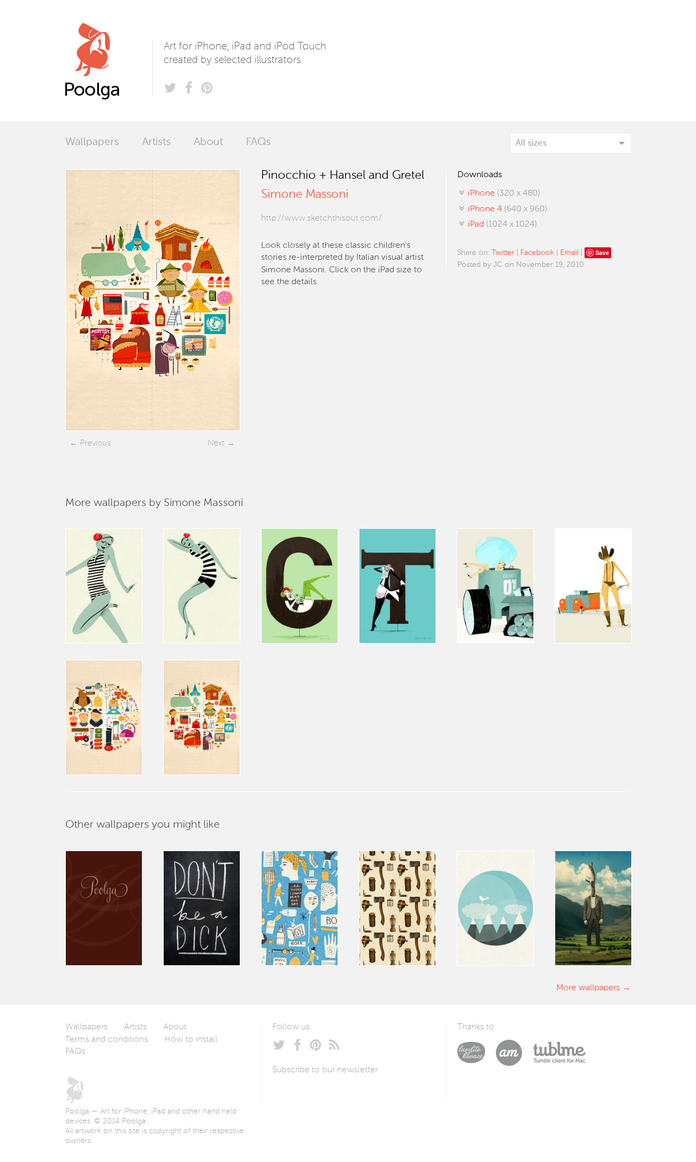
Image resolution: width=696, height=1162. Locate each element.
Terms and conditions (106, 1039)
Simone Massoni (305, 195)
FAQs (258, 142)
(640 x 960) (507, 209)
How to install (190, 1039)
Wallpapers (92, 142)
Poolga (108, 60)
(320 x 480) (504, 193)
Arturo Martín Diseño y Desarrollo (514, 1052)
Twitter (503, 253)
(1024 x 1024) (502, 224)
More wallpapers (588, 988)
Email (569, 253)
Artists (156, 142)
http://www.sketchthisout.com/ (321, 218)
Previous (95, 443)
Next (216, 443)
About (208, 142)
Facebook (537, 253)
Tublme (559, 1052)
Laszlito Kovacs (476, 1052)
